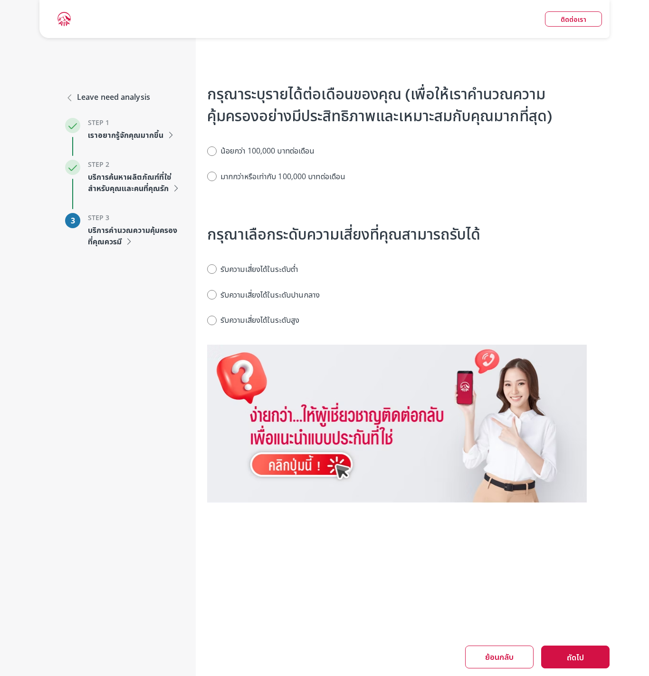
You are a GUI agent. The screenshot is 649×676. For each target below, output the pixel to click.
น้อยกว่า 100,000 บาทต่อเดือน (267, 150)
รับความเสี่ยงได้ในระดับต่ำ (259, 269)
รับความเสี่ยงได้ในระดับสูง (259, 320)
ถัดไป (575, 657)
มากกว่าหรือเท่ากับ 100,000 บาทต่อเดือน (282, 176)
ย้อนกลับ (499, 657)
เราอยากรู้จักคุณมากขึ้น (125, 135)
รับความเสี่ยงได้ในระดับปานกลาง (270, 295)
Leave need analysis (113, 97)
